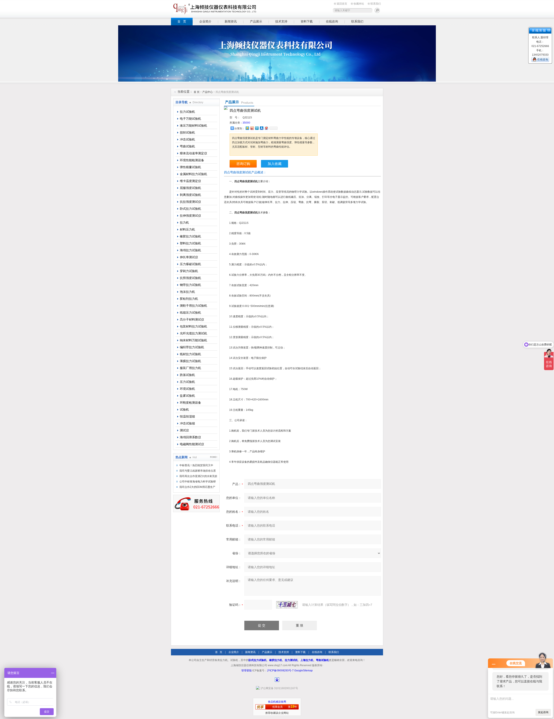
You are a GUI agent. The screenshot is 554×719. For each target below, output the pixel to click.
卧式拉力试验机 (190, 208)
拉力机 (184, 222)
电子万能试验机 (190, 118)
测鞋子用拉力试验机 (193, 305)
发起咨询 (543, 712)
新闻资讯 (231, 21)
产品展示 (256, 21)
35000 (246, 122)
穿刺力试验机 (189, 271)
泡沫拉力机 (187, 291)
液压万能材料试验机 (193, 125)
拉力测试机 (291, 660)
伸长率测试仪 (189, 257)
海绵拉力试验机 (190, 250)
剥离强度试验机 (190, 195)
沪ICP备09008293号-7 (280, 670)
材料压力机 (187, 229)
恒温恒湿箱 (187, 416)
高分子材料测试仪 (192, 319)
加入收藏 (275, 164)
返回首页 (342, 3)
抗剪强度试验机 (190, 278)
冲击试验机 (187, 139)
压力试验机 (187, 382)
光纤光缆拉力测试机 (193, 333)
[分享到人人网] (261, 128)
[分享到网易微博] (266, 128)
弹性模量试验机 (190, 167)
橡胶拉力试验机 (190, 236)
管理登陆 (246, 670)
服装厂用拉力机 (190, 368)
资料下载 (307, 21)
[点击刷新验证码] (287, 604)
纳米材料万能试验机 (193, 340)
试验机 (184, 409)
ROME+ (213, 457)
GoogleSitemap (303, 670)
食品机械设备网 (277, 701)
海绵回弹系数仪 (190, 437)
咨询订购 (243, 164)
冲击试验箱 (187, 423)
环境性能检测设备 (192, 160)
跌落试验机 (187, 375)
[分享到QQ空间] (247, 128)
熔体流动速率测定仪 (193, 153)
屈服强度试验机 (190, 188)
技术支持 (281, 21)
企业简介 (205, 21)
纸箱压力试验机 (190, 312)
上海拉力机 (306, 660)
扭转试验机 (187, 132)
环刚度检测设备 (190, 402)
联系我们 (375, 3)
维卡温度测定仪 (190, 181)
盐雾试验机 (187, 395)
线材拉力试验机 (190, 354)
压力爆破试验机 (190, 264)
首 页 (181, 21)
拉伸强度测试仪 (190, 215)
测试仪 (184, 430)
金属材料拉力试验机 (193, 174)
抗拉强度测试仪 (190, 201)
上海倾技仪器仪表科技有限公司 (214, 8)
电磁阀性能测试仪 (192, 444)
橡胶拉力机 (275, 660)
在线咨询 (332, 21)
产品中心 (207, 92)
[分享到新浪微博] (252, 128)
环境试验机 (187, 388)
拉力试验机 (187, 111)
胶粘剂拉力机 (189, 298)
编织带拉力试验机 (192, 347)
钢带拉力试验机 (190, 285)
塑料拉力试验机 (190, 243)
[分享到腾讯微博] (256, 128)
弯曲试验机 (187, 146)
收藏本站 (359, 3)
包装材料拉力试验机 (193, 326)
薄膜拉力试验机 (190, 361)
